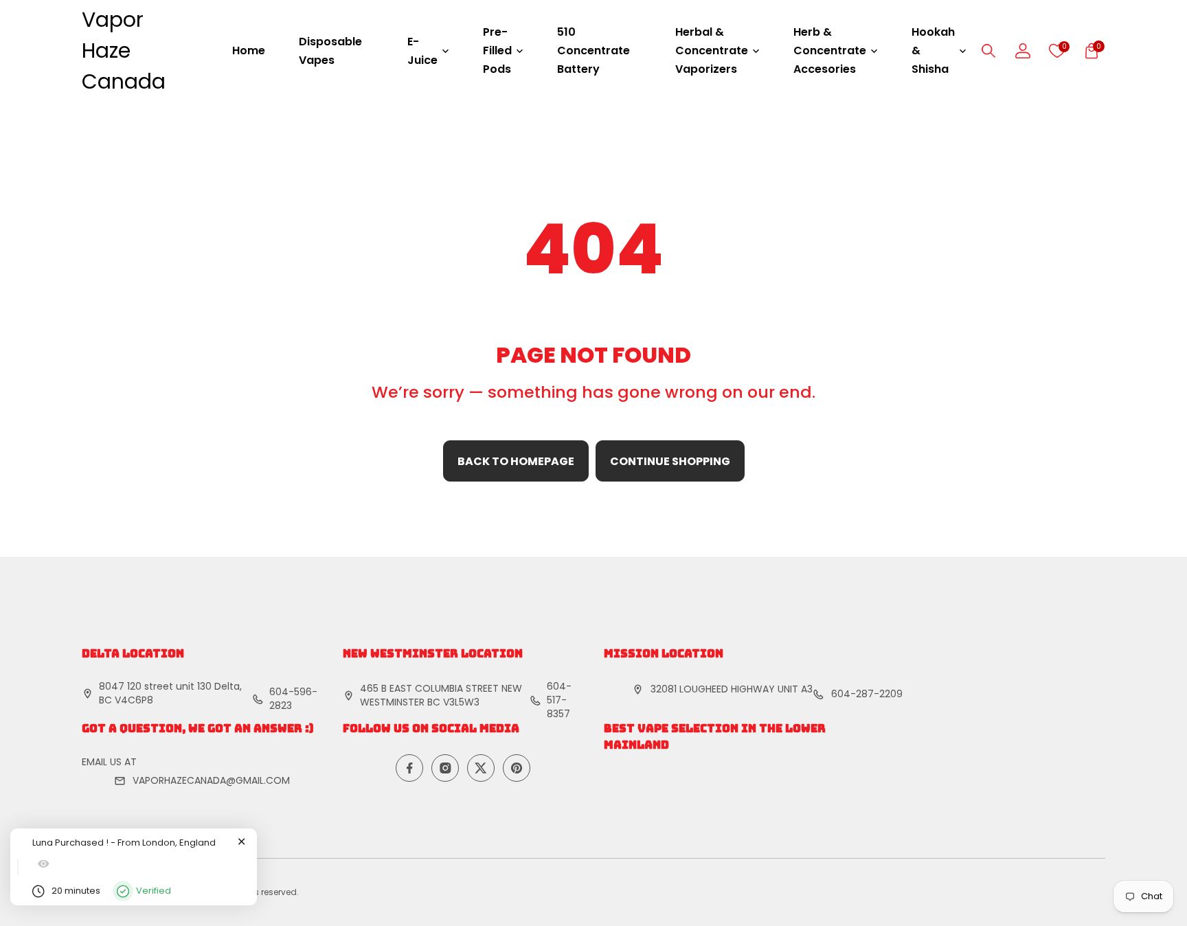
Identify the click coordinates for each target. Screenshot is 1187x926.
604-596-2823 (293, 698)
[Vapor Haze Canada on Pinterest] (516, 768)
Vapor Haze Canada (124, 50)
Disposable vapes (330, 51)
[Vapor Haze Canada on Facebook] (409, 768)
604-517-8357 (559, 700)
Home (248, 50)
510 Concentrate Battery (593, 50)
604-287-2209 (867, 694)
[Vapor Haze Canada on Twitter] (481, 768)
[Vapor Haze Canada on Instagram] (445, 768)
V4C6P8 (134, 700)
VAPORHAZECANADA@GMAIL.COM (211, 780)
